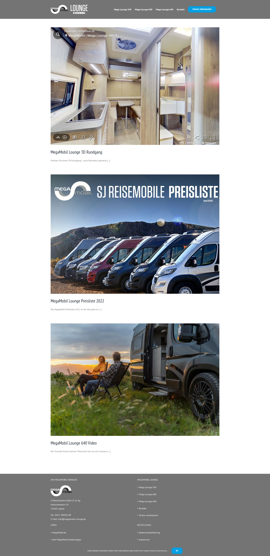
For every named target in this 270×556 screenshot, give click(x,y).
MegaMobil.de (59, 532)
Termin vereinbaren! (148, 515)
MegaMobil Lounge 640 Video (74, 443)
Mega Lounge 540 (147, 487)
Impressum (144, 539)
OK (177, 550)
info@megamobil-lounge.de (72, 519)
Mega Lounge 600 (147, 494)
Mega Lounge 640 (147, 501)
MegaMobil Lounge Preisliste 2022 (77, 301)
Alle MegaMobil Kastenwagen (66, 539)
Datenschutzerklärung (149, 532)
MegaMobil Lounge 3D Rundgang (76, 152)
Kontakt (142, 508)
